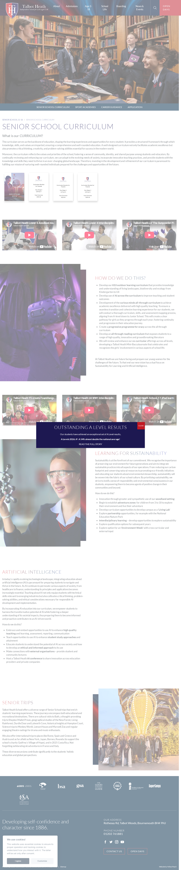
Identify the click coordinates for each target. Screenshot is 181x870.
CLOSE (141, 426)
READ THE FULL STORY (90, 444)
